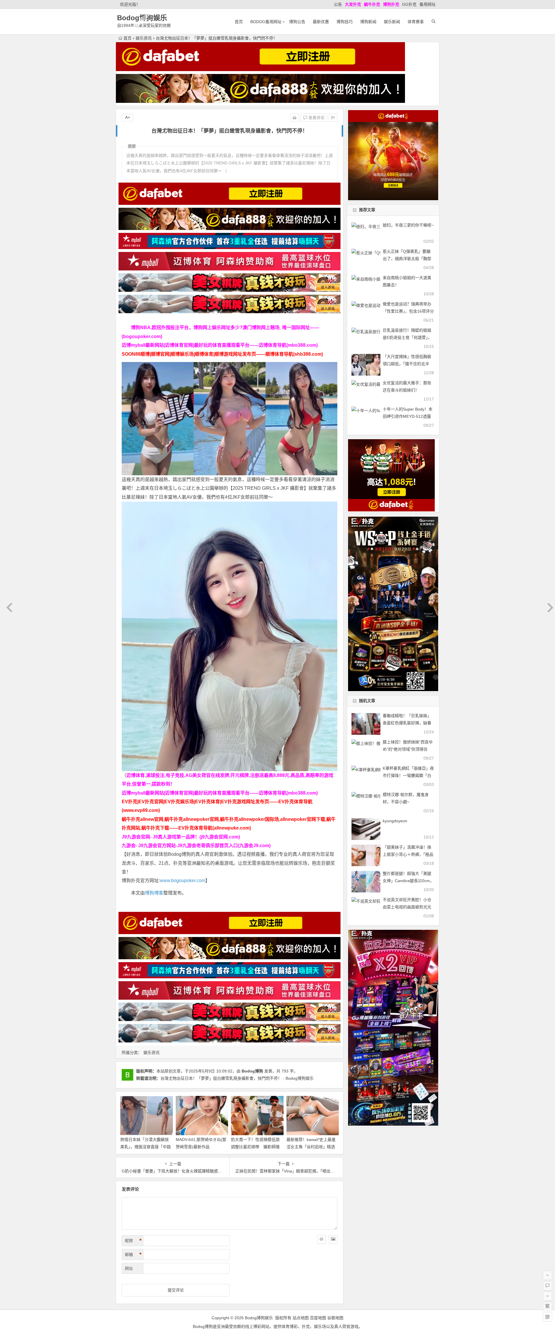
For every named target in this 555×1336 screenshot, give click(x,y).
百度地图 (318, 1317)
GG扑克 (409, 4)
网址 (129, 1268)
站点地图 (301, 1317)
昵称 (133, 1240)
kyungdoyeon (395, 821)
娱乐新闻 (392, 21)
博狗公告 (297, 21)
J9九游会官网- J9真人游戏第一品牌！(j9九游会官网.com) (181, 836)
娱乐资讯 (144, 38)
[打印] (294, 118)
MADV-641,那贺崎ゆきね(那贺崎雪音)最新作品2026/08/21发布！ (201, 1146)
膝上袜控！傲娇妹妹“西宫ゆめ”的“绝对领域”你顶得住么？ (408, 749)
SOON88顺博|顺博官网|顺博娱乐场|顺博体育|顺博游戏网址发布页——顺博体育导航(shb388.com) (222, 354)
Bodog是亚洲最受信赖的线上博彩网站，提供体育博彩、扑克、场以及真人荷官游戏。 (277, 1326)
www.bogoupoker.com (182, 880)
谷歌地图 (335, 1317)
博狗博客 (154, 892)
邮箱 (133, 1254)
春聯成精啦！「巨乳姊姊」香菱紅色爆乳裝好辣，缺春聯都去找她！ (407, 722)
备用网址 (427, 4)
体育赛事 (416, 21)
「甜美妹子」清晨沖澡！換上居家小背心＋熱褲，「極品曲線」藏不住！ (408, 854)
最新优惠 (321, 21)
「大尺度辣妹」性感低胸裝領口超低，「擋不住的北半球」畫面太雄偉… (407, 363)
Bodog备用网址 (266, 21)
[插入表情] (321, 1239)
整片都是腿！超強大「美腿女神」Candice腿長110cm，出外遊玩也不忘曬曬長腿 (408, 880)
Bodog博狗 (252, 1071)
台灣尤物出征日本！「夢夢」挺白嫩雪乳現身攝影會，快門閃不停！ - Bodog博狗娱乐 (237, 1078)
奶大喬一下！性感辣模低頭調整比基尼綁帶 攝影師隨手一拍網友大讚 (255, 1146)
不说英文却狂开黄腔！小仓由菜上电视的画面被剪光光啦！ (407, 906)
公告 (338, 4)
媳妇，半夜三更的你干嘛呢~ (408, 225)
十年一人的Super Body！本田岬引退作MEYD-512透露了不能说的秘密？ (407, 416)
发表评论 (316, 117)
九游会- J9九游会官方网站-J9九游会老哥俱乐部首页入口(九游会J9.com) (196, 845)
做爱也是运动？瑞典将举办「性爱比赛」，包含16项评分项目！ (408, 311)
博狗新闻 (368, 21)
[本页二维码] (547, 1317)
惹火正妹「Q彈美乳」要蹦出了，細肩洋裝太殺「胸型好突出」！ (407, 258)
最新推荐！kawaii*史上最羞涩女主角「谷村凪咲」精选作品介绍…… (311, 1146)
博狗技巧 (344, 21)
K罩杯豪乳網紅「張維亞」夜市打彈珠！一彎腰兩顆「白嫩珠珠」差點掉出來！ (408, 775)
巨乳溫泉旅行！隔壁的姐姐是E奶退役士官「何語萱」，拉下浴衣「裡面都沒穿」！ (407, 337)
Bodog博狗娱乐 (142, 18)
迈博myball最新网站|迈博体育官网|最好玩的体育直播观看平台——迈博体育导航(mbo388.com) (220, 345)
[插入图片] (333, 1239)
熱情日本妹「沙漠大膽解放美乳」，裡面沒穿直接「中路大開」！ (145, 1146)
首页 (239, 21)
